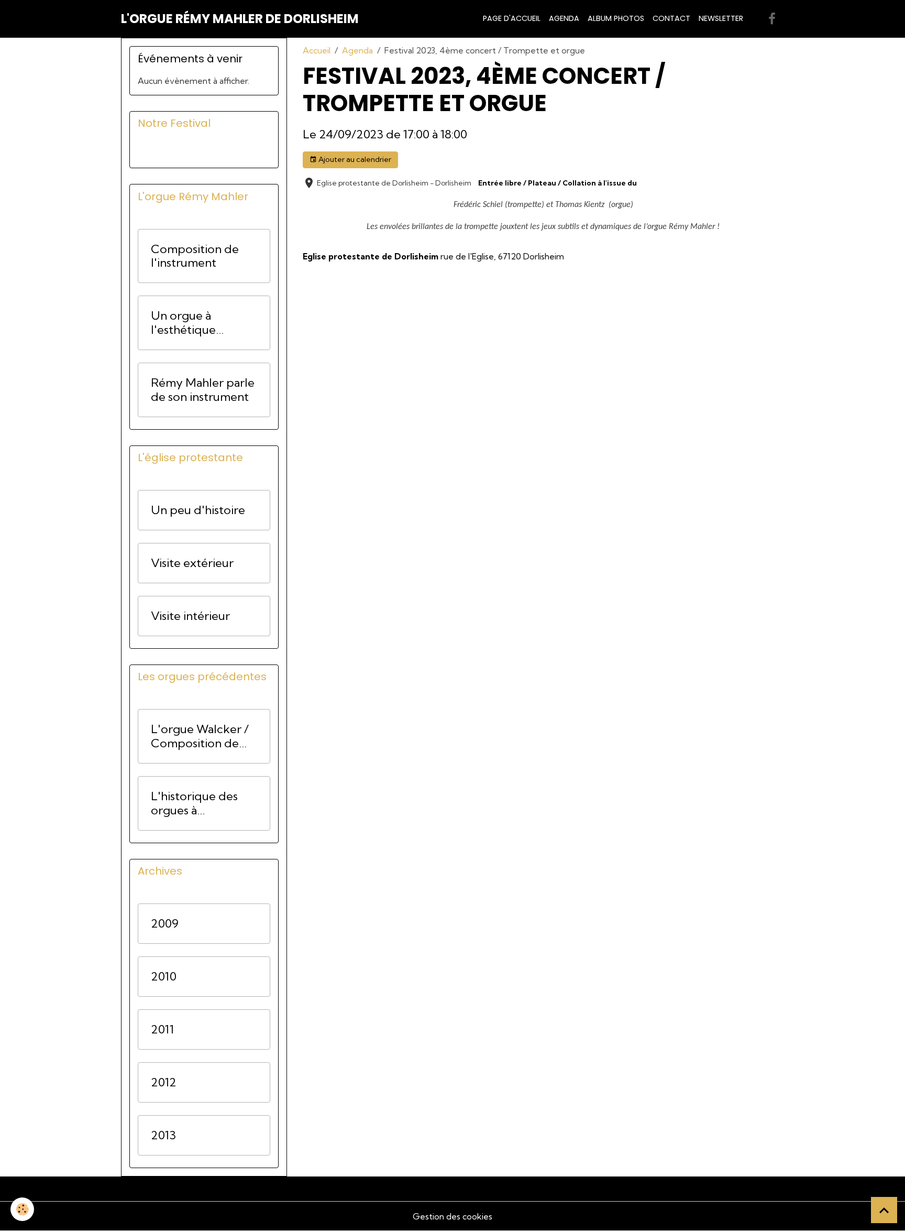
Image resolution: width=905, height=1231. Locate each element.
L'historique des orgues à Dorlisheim (194, 803)
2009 (165, 924)
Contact (671, 18)
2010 (163, 976)
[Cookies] (22, 1209)
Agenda (564, 18)
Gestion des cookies (452, 1216)
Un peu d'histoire (198, 510)
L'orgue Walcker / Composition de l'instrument (200, 736)
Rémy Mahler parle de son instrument (203, 390)
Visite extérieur (192, 563)
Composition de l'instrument (195, 256)
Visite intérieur (190, 616)
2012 (163, 1082)
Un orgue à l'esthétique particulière (183, 323)
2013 (163, 1135)
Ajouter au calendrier (354, 159)
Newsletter (721, 18)
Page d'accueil (511, 18)
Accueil (316, 50)
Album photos (616, 18)
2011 (162, 1029)
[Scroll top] (884, 1210)
